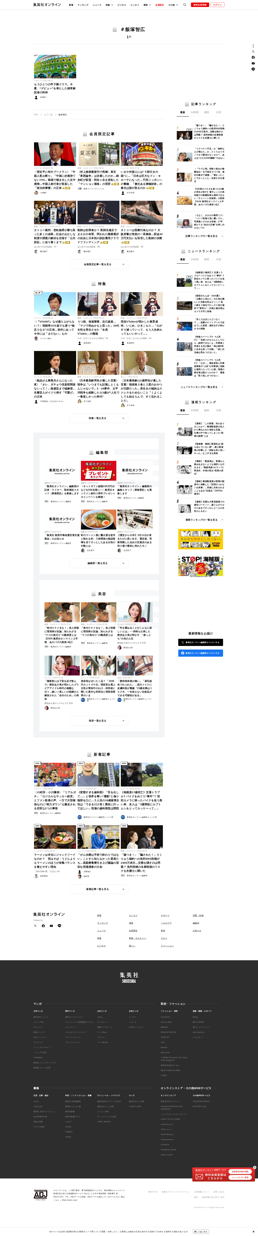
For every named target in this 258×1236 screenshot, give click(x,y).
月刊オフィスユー (136, 1027)
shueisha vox (167, 1124)
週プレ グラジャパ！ (201, 1027)
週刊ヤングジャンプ (73, 1017)
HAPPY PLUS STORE (170, 1119)
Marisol (164, 1047)
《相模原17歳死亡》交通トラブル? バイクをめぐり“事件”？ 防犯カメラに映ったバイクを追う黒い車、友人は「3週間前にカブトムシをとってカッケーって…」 (141, 800)
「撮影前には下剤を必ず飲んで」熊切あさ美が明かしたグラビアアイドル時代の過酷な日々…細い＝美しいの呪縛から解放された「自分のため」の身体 (61, 690)
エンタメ (134, 5)
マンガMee (102, 1032)
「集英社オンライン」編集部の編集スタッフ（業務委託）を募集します (134, 490)
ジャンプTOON (39, 1052)
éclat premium (167, 1140)
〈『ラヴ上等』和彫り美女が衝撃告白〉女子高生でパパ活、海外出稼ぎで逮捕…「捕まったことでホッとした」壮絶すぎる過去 (209, 175)
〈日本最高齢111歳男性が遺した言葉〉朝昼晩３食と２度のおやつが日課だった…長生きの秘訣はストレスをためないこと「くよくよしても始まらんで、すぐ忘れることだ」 (141, 390)
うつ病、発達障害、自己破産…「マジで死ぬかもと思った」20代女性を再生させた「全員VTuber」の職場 (98, 327)
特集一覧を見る (97, 418)
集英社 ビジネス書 (73, 1106)
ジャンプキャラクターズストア (174, 1114)
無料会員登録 (200, 5)
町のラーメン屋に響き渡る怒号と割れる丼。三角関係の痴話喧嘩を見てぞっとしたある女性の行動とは (98, 540)
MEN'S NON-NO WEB (170, 1070)
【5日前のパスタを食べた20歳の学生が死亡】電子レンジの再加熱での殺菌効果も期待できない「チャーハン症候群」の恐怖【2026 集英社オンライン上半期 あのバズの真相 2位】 (209, 197)
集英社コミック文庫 (41, 1068)
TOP (35, 114)
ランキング (83, 5)
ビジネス (122, 5)
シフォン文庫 (103, 1112)
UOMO (164, 1075)
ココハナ (132, 1022)
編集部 (47, 483)
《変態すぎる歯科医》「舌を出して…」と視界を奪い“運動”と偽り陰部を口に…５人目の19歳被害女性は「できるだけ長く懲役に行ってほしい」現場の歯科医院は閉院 (98, 800)
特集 (99, 938)
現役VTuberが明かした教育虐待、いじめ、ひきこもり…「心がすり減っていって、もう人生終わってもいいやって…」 (141, 327)
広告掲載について (201, 1192)
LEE (163, 1042)
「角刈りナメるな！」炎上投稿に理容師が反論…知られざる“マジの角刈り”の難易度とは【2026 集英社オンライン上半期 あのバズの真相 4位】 (61, 635)
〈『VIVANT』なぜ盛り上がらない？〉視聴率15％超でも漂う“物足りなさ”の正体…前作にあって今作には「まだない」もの (54, 327)
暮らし (123, 377)
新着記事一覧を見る (97, 889)
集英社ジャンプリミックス (44, 1063)
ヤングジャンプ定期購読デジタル (79, 1022)
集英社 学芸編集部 (73, 1101)
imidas (68, 1137)
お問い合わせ (219, 1192)
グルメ (164, 938)
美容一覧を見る (97, 720)
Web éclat (165, 1052)
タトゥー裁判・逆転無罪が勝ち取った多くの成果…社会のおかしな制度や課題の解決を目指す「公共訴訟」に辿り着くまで (55, 236)
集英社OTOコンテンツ (170, 1101)
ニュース (97, 5)
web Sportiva (198, 1032)
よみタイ (69, 1122)
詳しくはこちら (201, 1232)
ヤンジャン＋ (71, 1027)
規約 (196, 1197)
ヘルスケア (38, 851)
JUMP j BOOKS (104, 1122)
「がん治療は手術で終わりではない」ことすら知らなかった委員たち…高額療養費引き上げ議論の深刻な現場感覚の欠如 (98, 860)
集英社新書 (70, 1112)
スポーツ (38, 81)
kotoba (68, 1127)
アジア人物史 (39, 1127)
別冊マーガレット (104, 1027)
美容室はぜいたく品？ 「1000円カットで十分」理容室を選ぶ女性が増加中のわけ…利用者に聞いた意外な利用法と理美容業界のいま (98, 688)
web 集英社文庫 (40, 1117)
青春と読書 (38, 1122)
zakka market (167, 1155)
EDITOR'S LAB (199, 1106)
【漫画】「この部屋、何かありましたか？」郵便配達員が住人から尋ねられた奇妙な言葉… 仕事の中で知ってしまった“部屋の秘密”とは (209, 429)
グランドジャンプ (72, 1037)
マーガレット (103, 1022)
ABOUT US (153, 1192)
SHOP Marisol (167, 1134)
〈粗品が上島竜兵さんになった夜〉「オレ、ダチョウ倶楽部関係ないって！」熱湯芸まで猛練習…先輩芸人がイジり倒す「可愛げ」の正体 (55, 388)
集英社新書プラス (72, 1117)
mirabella (165, 1145)
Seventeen (165, 1017)
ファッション (167, 946)
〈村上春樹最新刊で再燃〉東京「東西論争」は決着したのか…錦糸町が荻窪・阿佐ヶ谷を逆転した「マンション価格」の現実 (98, 177)
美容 (119, 678)
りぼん (100, 1017)
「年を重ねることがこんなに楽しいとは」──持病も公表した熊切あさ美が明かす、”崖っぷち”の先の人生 (134, 633)
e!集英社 (69, 1132)
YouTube (253, 63)
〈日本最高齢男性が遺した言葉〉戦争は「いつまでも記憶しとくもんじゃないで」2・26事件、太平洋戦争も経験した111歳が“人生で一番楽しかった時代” (98, 388)
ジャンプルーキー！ (41, 1047)
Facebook (253, 57)
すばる (36, 1101)
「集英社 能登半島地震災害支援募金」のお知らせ (62, 537)
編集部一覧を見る (98, 563)
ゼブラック (38, 1042)
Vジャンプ (37, 1027)
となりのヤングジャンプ (75, 1032)
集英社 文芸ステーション (44, 1112)
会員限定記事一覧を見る (98, 264)
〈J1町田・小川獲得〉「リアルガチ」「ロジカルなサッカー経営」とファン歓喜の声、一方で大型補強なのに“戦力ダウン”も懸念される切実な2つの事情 (55, 800)
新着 (71, 5)
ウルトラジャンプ (72, 1042)
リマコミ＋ (102, 1037)
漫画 (131, 923)
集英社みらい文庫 (136, 1101)
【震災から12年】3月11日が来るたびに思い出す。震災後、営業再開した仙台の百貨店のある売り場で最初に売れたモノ (134, 540)
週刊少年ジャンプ (41, 1017)
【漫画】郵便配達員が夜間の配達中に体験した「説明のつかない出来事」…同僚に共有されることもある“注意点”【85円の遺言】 (209, 487)
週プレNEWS (198, 1022)
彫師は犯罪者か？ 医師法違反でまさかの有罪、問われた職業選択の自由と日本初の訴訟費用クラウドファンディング (98, 236)
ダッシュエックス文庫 (106, 1117)
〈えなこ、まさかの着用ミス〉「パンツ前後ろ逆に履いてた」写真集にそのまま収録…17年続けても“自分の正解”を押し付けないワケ (209, 221)
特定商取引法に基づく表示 (213, 1197)
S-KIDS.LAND (135, 1106)
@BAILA (164, 1027)
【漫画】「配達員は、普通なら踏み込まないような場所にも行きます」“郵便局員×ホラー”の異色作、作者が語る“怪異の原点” (209, 467)
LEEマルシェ (166, 1129)
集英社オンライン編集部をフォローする (202, 642)
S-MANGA (37, 1058)
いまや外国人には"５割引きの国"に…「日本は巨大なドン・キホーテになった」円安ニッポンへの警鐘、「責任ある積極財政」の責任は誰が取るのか (141, 179)
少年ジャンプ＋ (40, 1037)
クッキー (132, 1017)
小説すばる (38, 1106)
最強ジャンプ (39, 1032)
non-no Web (166, 1022)
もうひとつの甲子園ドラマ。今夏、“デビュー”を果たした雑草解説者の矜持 (55, 88)
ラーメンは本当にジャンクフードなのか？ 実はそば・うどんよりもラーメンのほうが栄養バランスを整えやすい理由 (55, 860)
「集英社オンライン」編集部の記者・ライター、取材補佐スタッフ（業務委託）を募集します (61, 490)
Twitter (253, 51)
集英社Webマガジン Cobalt (109, 1101)
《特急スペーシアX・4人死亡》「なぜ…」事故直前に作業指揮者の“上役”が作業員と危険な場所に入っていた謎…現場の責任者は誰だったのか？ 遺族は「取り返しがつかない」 (209, 368)
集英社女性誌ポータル (170, 1065)
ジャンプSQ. (38, 1022)
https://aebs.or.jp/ (69, 1200)
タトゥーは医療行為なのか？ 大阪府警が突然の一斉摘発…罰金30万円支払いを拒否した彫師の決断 (142, 236)
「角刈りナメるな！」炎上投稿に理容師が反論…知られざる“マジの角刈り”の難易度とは (98, 631)
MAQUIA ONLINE (168, 1032)
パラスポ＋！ (198, 1037)
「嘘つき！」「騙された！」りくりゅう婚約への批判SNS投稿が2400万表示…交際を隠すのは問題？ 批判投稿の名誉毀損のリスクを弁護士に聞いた (141, 862)
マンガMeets (102, 1042)
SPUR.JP (165, 1037)
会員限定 (159, 5)
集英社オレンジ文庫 (105, 1106)
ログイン (217, 5)
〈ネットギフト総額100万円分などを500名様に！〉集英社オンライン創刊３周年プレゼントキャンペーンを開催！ (98, 491)
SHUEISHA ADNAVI (201, 1101)
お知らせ (197, 930)
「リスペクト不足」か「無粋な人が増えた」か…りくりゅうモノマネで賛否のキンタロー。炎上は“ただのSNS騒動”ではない (209, 153)
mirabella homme (168, 1150)
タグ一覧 (48, 114)
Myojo (195, 1017)
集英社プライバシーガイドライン (176, 1192)
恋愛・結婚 (198, 915)
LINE (253, 69)
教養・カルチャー (84, 168)
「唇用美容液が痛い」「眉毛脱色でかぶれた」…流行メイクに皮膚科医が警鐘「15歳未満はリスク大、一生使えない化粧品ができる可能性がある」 (134, 688)
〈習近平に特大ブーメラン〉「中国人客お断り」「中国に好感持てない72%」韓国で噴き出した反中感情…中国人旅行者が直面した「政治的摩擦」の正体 (55, 179)
